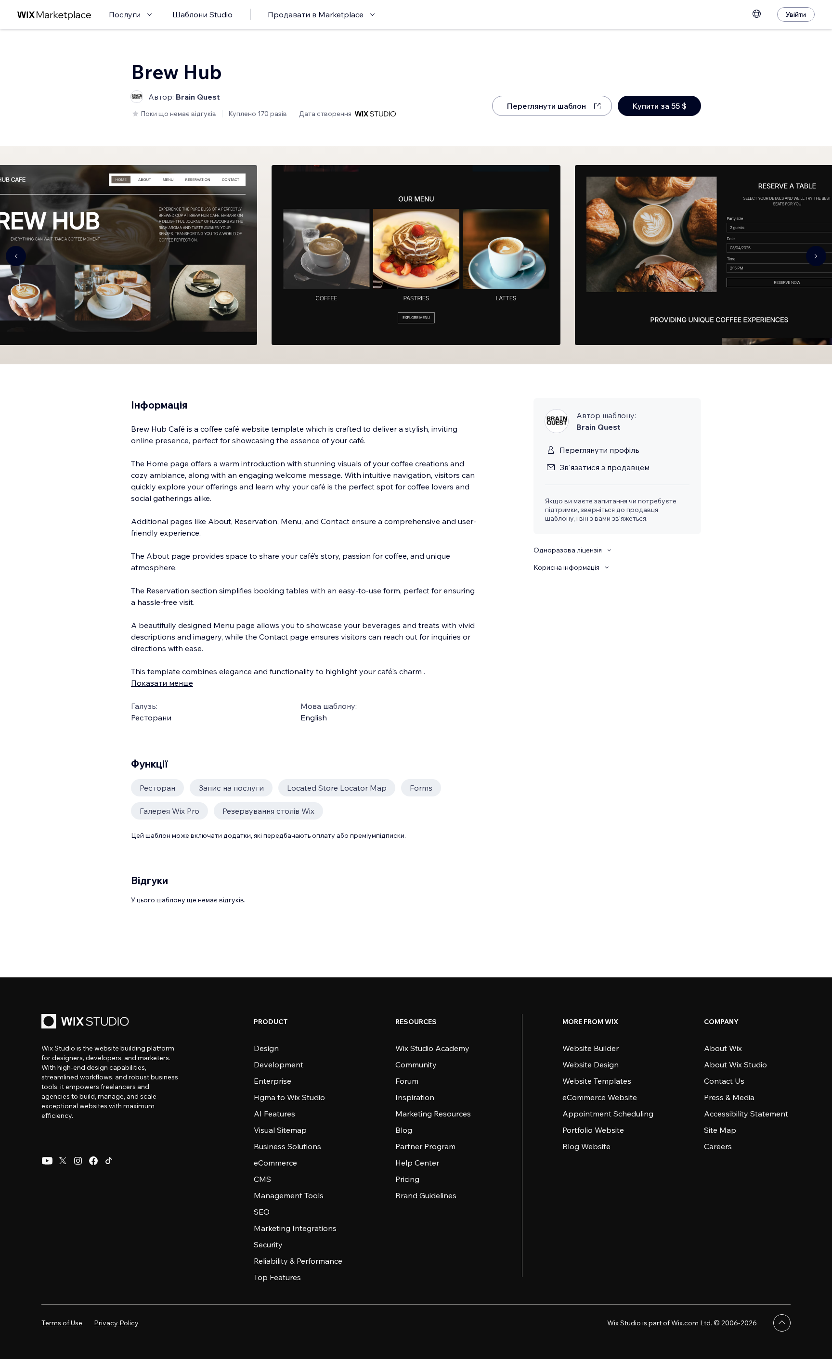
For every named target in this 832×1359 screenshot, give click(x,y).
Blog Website (586, 1146)
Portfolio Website (593, 1130)
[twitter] (62, 1161)
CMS (262, 1179)
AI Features (274, 1113)
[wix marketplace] (54, 14)
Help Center (417, 1162)
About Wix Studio (735, 1064)
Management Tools (289, 1195)
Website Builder (590, 1048)
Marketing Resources (433, 1113)
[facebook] (93, 1161)
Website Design (590, 1064)
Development (278, 1064)
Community (416, 1064)
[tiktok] (109, 1161)
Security (268, 1244)
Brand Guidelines (425, 1195)
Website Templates (596, 1081)
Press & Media (729, 1097)
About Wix (723, 1048)
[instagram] (78, 1161)
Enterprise (272, 1081)
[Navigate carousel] (16, 256)
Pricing (407, 1179)
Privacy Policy (116, 1323)
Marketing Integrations (295, 1228)
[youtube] (47, 1161)
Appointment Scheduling (607, 1113)
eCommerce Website (599, 1097)
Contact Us (724, 1081)
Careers (718, 1146)
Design (266, 1048)
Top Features (277, 1277)
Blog (403, 1130)
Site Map (720, 1130)
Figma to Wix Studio (289, 1097)
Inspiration (414, 1097)
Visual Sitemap (280, 1130)
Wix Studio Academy (432, 1048)
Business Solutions (287, 1146)
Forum (406, 1081)
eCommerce (275, 1162)
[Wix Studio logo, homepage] (86, 1022)
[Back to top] (782, 1323)
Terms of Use (61, 1323)
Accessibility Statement (746, 1113)
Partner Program (425, 1146)
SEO (262, 1212)
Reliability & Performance (298, 1261)
